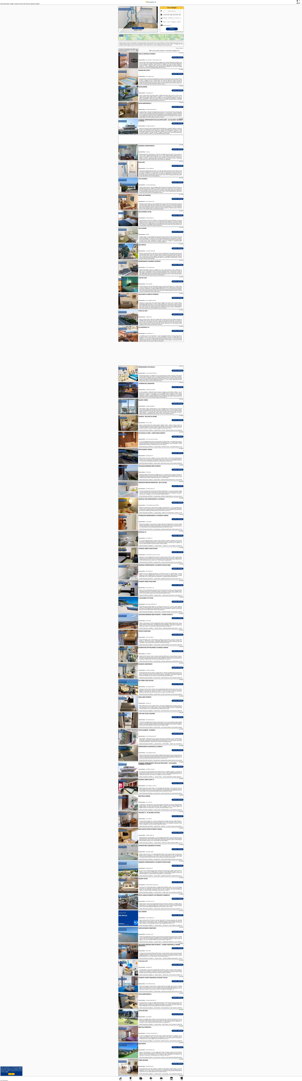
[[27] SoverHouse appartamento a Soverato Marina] (128, 522)
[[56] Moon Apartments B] (128, 1001)
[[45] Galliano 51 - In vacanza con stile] (128, 819)
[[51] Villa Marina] (128, 918)
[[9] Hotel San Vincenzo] (128, 202)
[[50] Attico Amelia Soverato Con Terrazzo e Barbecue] (128, 902)
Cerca (172, 29)
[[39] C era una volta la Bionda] (128, 720)
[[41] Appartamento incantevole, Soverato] (128, 753)
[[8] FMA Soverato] (128, 185)
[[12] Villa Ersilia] (128, 251)
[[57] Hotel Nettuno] (128, 1017)
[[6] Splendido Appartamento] (128, 152)
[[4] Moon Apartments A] (128, 110)
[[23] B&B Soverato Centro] (128, 456)
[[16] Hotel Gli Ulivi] (128, 317)
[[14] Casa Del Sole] (128, 284)
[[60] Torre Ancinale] (128, 1067)
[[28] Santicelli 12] (128, 539)
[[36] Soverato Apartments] (128, 671)
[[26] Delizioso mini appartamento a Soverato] (128, 506)
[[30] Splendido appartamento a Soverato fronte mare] (128, 572)
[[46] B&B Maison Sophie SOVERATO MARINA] (128, 836)
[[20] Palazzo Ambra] (128, 406)
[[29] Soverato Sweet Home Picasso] (128, 555)
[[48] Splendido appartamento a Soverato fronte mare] (128, 869)
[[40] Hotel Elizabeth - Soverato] (128, 737)
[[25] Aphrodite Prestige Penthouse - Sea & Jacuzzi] (128, 489)
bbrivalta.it (151, 2)
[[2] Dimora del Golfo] (128, 77)
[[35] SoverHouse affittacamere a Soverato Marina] (128, 654)
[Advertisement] (151, 354)
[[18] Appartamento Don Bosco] (128, 373)
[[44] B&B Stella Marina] (128, 803)
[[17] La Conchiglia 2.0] (128, 334)
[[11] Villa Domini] (128, 235)
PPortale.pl (6, 1080)
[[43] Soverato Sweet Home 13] (128, 786)
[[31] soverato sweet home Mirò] (128, 588)
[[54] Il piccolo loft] (128, 968)
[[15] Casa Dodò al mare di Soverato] (128, 301)
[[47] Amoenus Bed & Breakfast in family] (128, 852)
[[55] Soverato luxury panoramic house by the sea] (128, 984)
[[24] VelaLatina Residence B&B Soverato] (128, 472)
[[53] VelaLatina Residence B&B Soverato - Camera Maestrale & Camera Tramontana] (128, 951)
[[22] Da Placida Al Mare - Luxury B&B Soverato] (128, 439)
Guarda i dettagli (178, 57)
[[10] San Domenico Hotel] (128, 218)
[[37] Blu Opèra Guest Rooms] (128, 687)
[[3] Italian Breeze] (128, 93)
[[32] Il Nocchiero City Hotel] (128, 605)
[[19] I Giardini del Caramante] (128, 390)
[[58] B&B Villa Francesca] (128, 1034)
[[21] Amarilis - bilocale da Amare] (128, 423)
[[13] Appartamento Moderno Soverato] (128, 268)
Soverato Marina (122, 55)
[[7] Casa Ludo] (128, 169)
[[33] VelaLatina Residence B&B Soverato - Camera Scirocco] (128, 621)
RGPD (7, 1071)
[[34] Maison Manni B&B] (128, 638)
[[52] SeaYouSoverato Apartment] (128, 935)
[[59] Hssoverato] (128, 1050)
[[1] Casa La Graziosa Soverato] (128, 60)
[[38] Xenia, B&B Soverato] (128, 704)
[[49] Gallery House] (128, 885)
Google (20, 1067)
